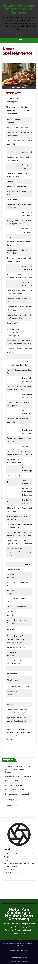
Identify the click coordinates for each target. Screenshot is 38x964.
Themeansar (19, 945)
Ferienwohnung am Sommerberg (18, 776)
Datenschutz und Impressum (19, 961)
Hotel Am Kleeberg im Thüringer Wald (18, 766)
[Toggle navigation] (20, 40)
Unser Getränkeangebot (14, 790)
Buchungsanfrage (10, 805)
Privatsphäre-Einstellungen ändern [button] (19, 950)
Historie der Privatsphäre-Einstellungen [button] (19, 954)
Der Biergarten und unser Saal (17, 794)
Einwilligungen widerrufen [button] (19, 958)
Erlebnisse (8, 811)
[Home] (3, 40)
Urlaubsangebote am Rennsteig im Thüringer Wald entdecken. (23, 733)
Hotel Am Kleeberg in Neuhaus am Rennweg (19, 9)
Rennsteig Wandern (11, 800)
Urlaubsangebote (12, 781)
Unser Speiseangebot (13, 785)
